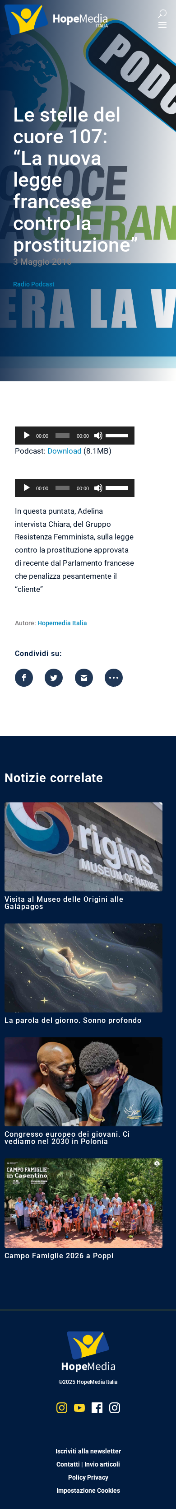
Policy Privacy (88, 1477)
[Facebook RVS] (97, 1409)
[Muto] (98, 435)
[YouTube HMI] (79, 1409)
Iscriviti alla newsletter (88, 1451)
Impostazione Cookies (88, 1490)
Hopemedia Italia (62, 623)
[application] (74, 435)
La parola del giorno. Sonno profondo (73, 1020)
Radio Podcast (34, 284)
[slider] (118, 434)
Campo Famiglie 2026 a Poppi (59, 1255)
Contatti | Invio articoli (88, 1464)
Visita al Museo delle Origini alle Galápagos (64, 903)
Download (64, 450)
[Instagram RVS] (114, 1409)
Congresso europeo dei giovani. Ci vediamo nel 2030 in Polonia (67, 1138)
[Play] (26, 435)
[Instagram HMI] (61, 1409)
